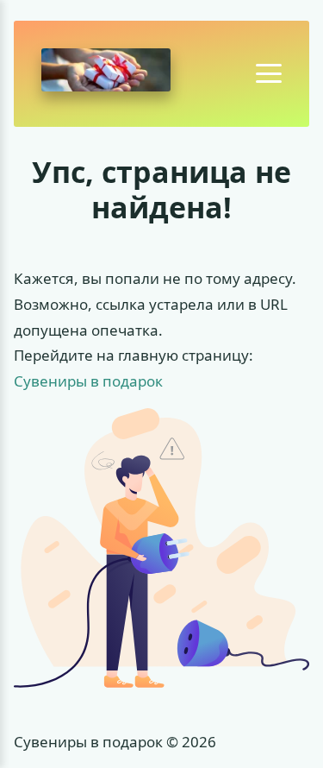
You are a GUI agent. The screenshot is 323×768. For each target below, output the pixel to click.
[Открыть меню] (269, 73)
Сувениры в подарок (88, 381)
